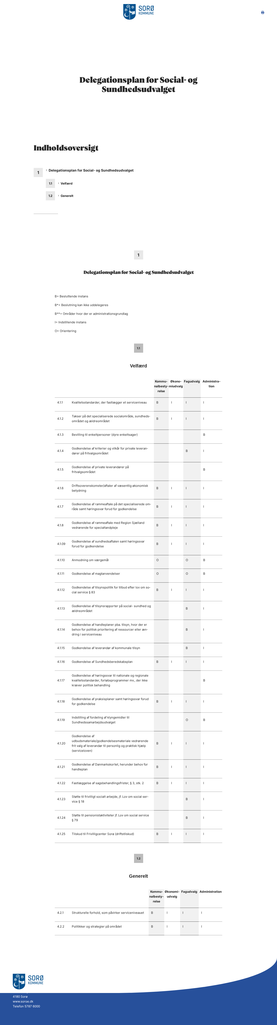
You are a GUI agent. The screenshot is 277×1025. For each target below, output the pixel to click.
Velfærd (67, 183)
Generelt (67, 196)
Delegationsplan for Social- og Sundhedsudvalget (91, 170)
